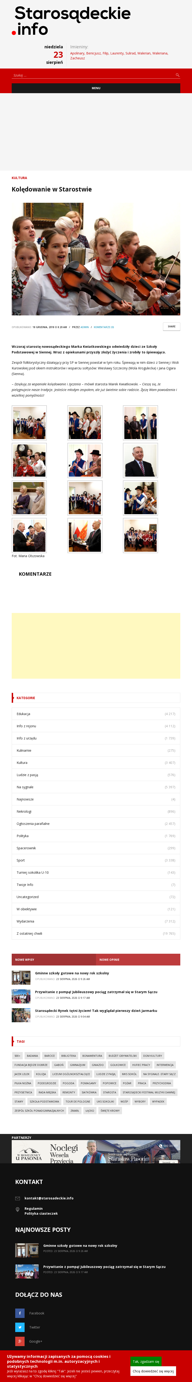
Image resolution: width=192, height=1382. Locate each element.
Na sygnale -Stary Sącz (159, 1074)
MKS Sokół (129, 1074)
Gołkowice (118, 1065)
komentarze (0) (104, 327)
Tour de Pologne (78, 1101)
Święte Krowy (110, 1110)
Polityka (23, 836)
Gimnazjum (77, 1065)
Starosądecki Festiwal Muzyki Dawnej (149, 1092)
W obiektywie (27, 909)
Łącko (90, 1110)
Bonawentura (92, 1055)
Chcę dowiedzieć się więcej (153, 1371)
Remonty (69, 1092)
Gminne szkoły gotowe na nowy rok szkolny (72, 973)
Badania (32, 1055)
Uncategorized (28, 897)
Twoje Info (25, 884)
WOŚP (124, 1101)
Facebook (36, 1313)
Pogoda (68, 1083)
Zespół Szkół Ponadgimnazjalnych (39, 1110)
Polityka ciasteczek (41, 1213)
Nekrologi (24, 811)
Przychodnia (162, 1083)
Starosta (109, 1092)
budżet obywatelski (123, 1055)
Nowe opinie (109, 960)
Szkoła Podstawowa (44, 1101)
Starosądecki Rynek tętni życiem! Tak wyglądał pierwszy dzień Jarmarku (96, 1010)
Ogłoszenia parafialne (33, 823)
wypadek (158, 1101)
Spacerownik (26, 848)
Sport (21, 860)
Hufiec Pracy (141, 1065)
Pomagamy (88, 1083)
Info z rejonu (26, 726)
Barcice (49, 1055)
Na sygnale (25, 787)
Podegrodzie (47, 1083)
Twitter (34, 1327)
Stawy (19, 1101)
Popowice (109, 1083)
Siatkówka (89, 1092)
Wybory (140, 1101)
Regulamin (34, 1208)
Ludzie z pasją (27, 775)
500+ (17, 1055)
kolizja (41, 1074)
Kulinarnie (24, 750)
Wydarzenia (25, 921)
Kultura (19, 178)
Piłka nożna (23, 1083)
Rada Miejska (47, 1092)
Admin (85, 327)
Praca (142, 1083)
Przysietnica (23, 1092)
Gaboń (58, 1065)
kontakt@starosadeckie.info (49, 1198)
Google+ (35, 1341)
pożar (127, 1083)
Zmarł (74, 1110)
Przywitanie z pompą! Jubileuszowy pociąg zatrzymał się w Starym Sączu (96, 992)
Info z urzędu (27, 738)
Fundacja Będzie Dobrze (31, 1065)
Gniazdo (98, 1065)
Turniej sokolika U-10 (33, 872)
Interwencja (165, 1065)
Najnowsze (25, 799)
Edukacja (23, 714)
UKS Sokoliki (105, 1101)
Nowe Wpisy (24, 960)
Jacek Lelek (22, 1074)
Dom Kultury (152, 1055)
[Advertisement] (96, 132)
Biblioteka (68, 1055)
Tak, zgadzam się (146, 1361)
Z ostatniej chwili (29, 933)
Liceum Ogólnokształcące (71, 1074)
